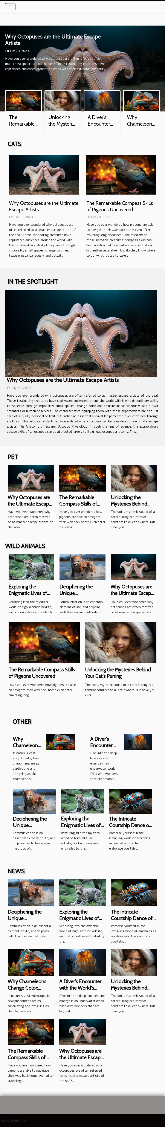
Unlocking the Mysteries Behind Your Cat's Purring (62, 127)
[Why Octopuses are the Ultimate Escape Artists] (44, 174)
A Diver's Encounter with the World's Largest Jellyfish (80, 988)
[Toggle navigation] (10, 6)
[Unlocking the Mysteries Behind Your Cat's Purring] (63, 100)
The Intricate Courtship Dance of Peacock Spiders (130, 825)
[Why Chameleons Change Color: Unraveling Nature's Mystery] (141, 100)
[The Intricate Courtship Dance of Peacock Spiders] (130, 800)
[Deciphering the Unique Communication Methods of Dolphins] (82, 566)
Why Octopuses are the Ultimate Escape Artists (53, 39)
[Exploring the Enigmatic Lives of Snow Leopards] (31, 566)
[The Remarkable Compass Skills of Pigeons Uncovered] (23, 100)
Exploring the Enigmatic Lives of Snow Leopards (28, 593)
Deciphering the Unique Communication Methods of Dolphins (82, 596)
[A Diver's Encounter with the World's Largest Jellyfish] (102, 100)
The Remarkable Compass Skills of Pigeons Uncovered (80, 503)
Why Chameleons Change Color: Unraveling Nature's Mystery (29, 991)
